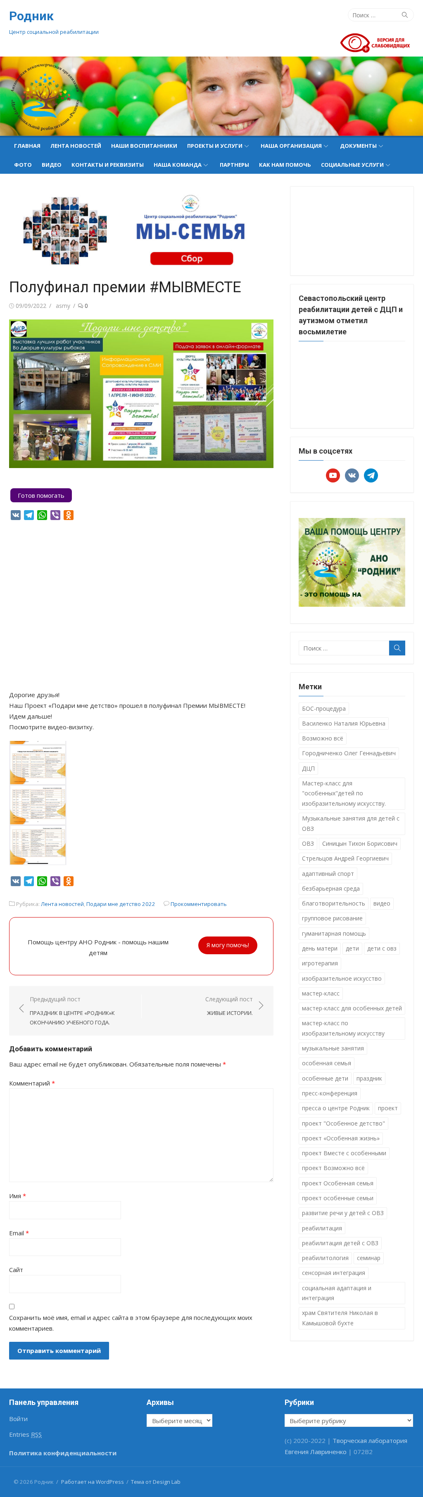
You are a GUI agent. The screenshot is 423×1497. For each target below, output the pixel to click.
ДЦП (308, 768)
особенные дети (325, 1078)
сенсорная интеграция (333, 1273)
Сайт (16, 1269)
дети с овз (382, 948)
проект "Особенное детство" (343, 1123)
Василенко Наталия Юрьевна (343, 723)
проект (388, 1108)
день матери (319, 948)
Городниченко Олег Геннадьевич (349, 753)
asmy (63, 306)
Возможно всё (322, 738)
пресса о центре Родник (336, 1108)
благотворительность (333, 903)
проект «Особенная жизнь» (341, 1138)
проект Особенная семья (337, 1183)
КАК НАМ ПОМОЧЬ (285, 164)
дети (352, 948)
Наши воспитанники (144, 145)
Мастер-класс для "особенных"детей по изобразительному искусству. (344, 793)
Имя (17, 1196)
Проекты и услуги (214, 145)
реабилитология (325, 1258)
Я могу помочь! (228, 945)
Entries (25, 1434)
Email (19, 1233)
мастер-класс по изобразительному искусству (343, 1028)
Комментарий (32, 1083)
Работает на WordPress (92, 1481)
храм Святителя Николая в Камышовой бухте (340, 1318)
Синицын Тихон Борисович (359, 843)
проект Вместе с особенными (344, 1153)
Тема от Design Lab (156, 1481)
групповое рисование (332, 918)
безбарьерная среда (331, 888)
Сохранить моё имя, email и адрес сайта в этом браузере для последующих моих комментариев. (130, 1322)
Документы (358, 145)
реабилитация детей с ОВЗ (340, 1243)
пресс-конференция (329, 1093)
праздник (369, 1078)
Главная (27, 145)
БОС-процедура (324, 708)
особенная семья (326, 1063)
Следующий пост (229, 1006)
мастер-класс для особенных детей (352, 1008)
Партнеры (234, 164)
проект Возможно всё (333, 1168)
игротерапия (320, 963)
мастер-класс (321, 993)
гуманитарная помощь (334, 933)
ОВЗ (308, 843)
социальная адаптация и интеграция (336, 1293)
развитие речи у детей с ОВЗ (343, 1213)
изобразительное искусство (342, 978)
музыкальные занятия (333, 1048)
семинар (368, 1258)
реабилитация (322, 1228)
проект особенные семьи (337, 1198)
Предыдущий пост (72, 1010)
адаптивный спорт (328, 873)
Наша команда (178, 164)
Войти (18, 1418)
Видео (52, 164)
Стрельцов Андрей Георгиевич (345, 858)
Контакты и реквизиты (107, 164)
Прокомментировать (199, 904)
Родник (31, 16)
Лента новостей (75, 145)
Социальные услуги (352, 164)
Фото (23, 164)
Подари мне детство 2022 (120, 904)
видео (381, 903)
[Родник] (211, 96)
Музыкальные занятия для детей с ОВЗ (350, 823)
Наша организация (291, 145)
